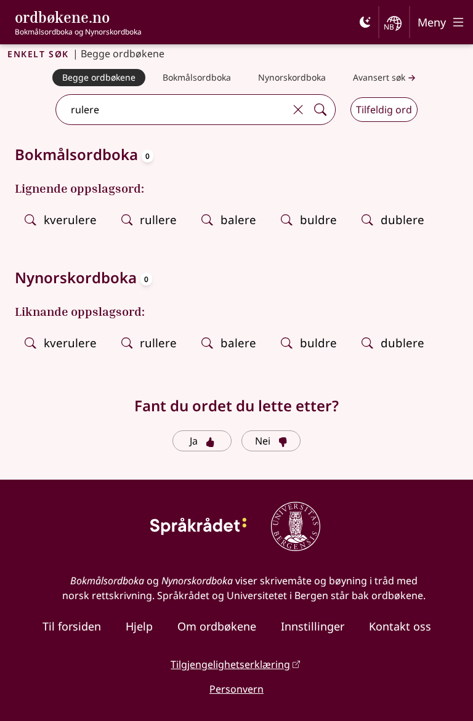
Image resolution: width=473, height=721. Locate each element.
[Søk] (320, 110)
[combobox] (172, 109)
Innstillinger (312, 626)
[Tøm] (298, 110)
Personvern (236, 689)
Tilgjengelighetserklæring (230, 664)
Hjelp (139, 626)
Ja (194, 441)
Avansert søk (379, 77)
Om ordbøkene (216, 626)
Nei (262, 441)
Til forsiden (71, 626)
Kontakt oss (400, 626)
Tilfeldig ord (384, 109)
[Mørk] (365, 22)
